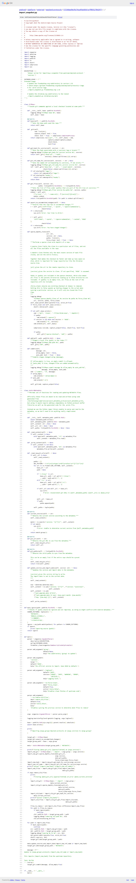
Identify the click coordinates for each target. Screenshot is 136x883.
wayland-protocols (54, 9)
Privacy (17, 880)
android (22, 9)
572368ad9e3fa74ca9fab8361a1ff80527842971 (82, 9)
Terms (23, 880)
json (132, 880)
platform (31, 9)
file (60, 17)
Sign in (132, 3)
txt (127, 880)
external (40, 9)
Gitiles (12, 880)
